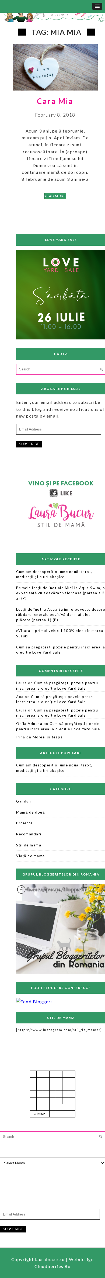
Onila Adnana (29, 723)
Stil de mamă (28, 845)
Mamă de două (30, 812)
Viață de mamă (30, 856)
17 (52, 1094)
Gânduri (24, 801)
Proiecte (24, 823)
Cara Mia (55, 101)
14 (33, 1094)
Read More (55, 196)
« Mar (39, 1114)
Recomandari (28, 834)
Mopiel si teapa (48, 737)
